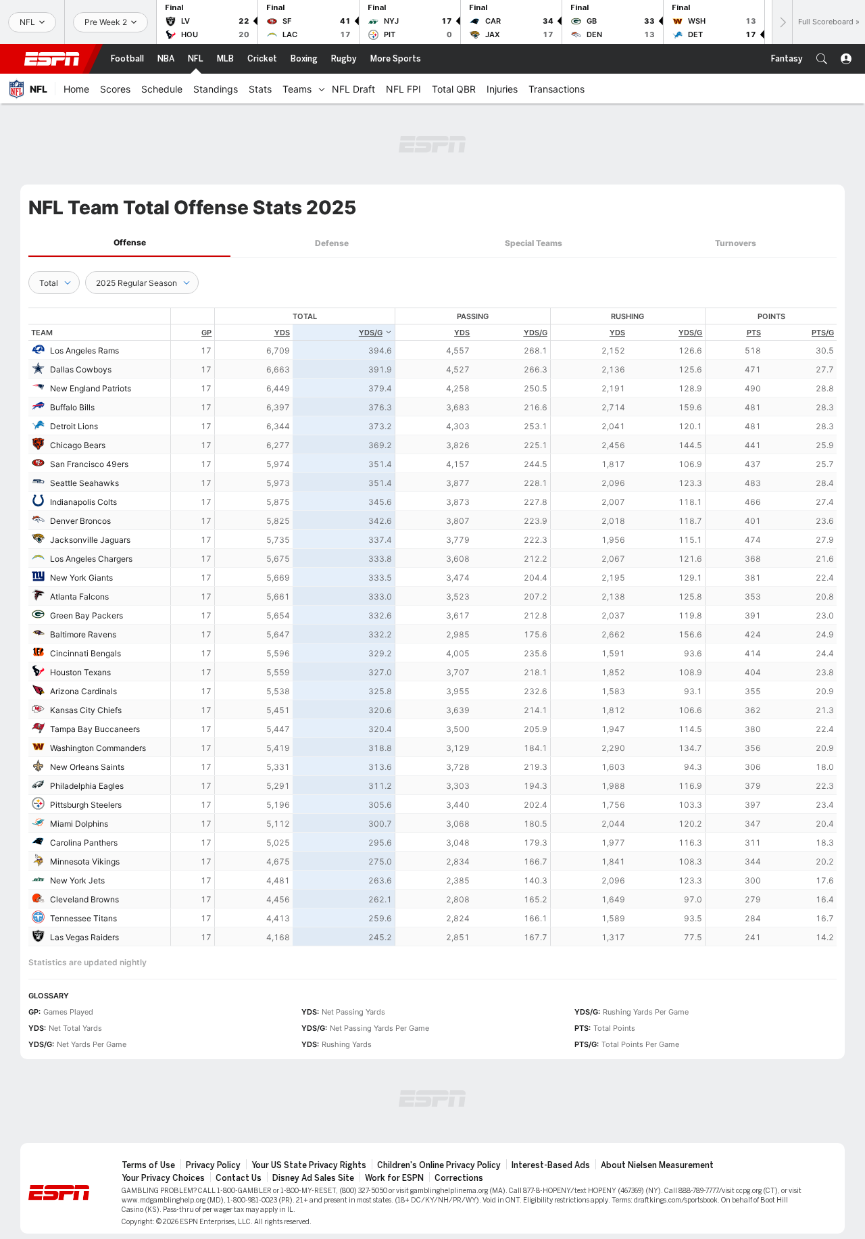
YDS (282, 332)
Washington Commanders (98, 748)
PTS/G (823, 332)
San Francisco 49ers (89, 464)
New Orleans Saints (87, 767)
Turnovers (735, 243)
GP (206, 332)
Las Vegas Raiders (84, 937)
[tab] (129, 243)
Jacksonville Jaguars (90, 540)
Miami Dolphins (79, 824)
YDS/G (370, 332)
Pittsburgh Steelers (86, 805)
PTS (754, 332)
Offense (130, 242)
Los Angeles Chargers (91, 559)
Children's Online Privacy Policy (439, 1165)
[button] (821, 58)
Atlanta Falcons (79, 596)
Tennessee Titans (83, 918)
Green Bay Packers (86, 615)
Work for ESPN (394, 1178)
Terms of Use (148, 1165)
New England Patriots (90, 388)
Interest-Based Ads (551, 1165)
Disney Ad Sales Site (313, 1178)
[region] (504, 627)
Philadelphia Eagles (87, 786)
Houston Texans (80, 672)
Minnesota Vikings (85, 861)
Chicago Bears (77, 445)
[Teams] (321, 88)
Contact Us (239, 1178)
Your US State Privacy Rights (308, 1165)
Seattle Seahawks (84, 483)
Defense (332, 243)
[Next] (782, 22)
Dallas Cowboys (81, 369)
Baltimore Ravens (83, 634)
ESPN (52, 59)
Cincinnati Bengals (85, 653)
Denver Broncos (80, 521)
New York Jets (77, 880)
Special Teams (533, 243)
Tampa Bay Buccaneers (95, 729)
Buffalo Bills (72, 407)
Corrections (459, 1178)
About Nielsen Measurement (657, 1165)
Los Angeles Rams (84, 350)
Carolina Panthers (84, 842)
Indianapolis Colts (83, 502)
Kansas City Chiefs (86, 710)
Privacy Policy (213, 1165)
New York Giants (81, 578)
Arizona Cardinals (83, 691)
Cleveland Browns (84, 899)
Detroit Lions (74, 426)
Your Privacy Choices (163, 1178)
